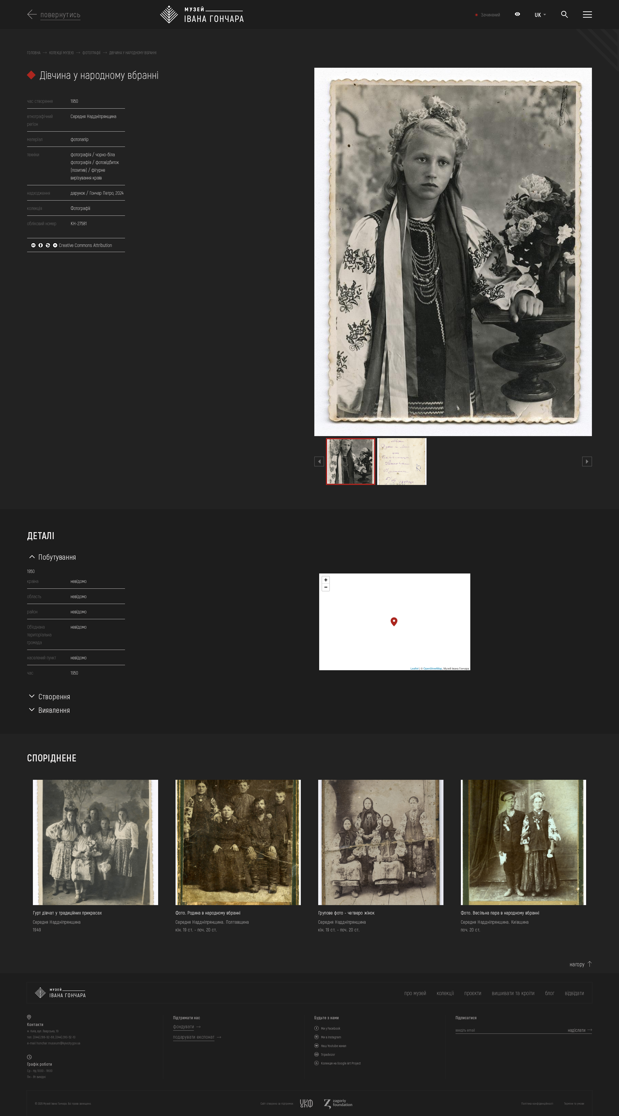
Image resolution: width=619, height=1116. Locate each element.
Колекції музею (61, 53)
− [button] (325, 587)
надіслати (576, 1030)
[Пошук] (564, 15)
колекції (445, 992)
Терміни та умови (574, 1103)
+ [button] (325, 580)
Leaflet (415, 668)
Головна (33, 53)
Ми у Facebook (330, 1028)
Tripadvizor (328, 1054)
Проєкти (472, 992)
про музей (415, 992)
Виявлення (54, 709)
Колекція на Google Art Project (341, 1063)
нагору (577, 964)
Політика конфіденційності (537, 1103)
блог (549, 992)
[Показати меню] (587, 14)
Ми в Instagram (331, 1037)
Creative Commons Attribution (85, 245)
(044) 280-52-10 (65, 1037)
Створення (54, 696)
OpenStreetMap (432, 668)
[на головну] (60, 992)
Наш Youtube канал (333, 1046)
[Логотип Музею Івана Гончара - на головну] (267, 14)
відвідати (574, 992)
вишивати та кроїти (513, 992)
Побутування (57, 556)
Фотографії (91, 53)
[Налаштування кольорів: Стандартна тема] (517, 14)
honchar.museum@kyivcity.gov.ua (58, 1043)
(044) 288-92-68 (43, 1037)
